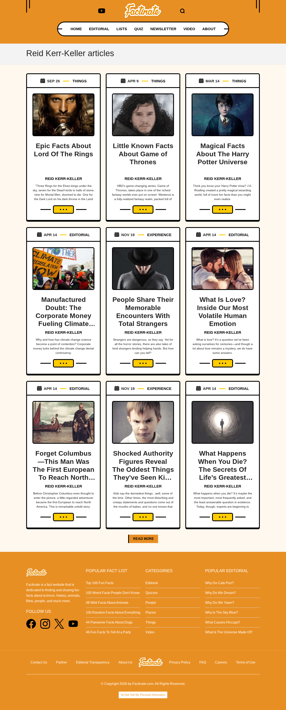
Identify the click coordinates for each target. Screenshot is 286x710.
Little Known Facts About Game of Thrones (143, 154)
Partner (61, 662)
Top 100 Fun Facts (99, 583)
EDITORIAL (99, 29)
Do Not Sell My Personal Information (143, 694)
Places (151, 612)
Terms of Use (245, 662)
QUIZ (138, 29)
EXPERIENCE (159, 235)
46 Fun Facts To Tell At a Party (108, 632)
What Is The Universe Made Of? (229, 632)
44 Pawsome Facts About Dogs (109, 622)
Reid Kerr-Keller (63, 179)
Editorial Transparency (93, 662)
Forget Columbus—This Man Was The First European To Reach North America (63, 469)
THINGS (79, 81)
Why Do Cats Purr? (219, 583)
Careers (221, 662)
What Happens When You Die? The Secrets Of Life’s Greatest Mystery (222, 469)
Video (150, 632)
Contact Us (39, 662)
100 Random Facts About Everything (113, 612)
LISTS (121, 29)
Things (151, 622)
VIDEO (189, 29)
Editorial (152, 583)
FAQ (202, 662)
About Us (125, 662)
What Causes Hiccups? (222, 622)
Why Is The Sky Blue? (221, 612)
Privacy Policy (179, 662)
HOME (76, 29)
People (151, 602)
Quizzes (152, 593)
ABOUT (209, 29)
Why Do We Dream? (220, 593)
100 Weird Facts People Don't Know (113, 593)
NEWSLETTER (163, 29)
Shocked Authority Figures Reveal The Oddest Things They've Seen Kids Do (143, 469)
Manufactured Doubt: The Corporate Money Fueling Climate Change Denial (63, 316)
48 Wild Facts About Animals (107, 602)
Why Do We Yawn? (219, 602)
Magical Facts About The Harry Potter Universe (222, 154)
